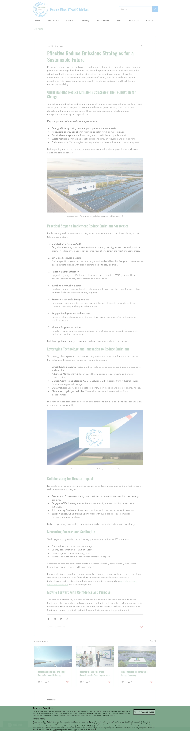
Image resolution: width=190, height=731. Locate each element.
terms (80, 715)
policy (55, 730)
